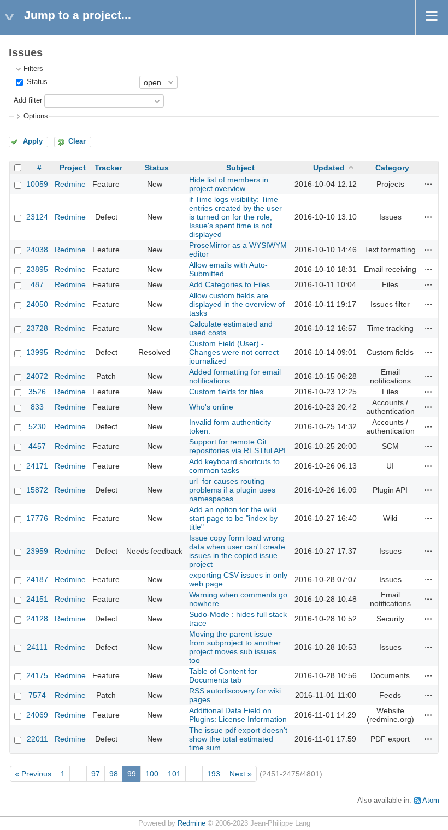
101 (174, 773)
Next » (240, 773)
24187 (37, 579)
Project (73, 167)
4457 (37, 446)
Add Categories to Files (229, 284)
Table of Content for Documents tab (223, 675)
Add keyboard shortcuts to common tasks (234, 466)
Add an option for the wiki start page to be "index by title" (233, 518)
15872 (37, 489)
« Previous (33, 773)
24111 (37, 647)
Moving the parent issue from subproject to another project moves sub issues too (235, 647)
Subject (240, 167)
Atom (430, 800)
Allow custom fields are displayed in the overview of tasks (237, 304)
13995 (37, 352)
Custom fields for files (226, 391)
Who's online (211, 406)
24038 (37, 249)
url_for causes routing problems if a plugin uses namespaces (232, 490)
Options (35, 116)
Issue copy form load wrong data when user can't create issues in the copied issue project (237, 550)
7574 (37, 695)
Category (392, 167)
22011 (37, 738)
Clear (77, 141)
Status (36, 82)
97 (95, 773)
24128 (37, 618)
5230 (37, 426)
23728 (37, 328)
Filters (33, 69)
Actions (428, 184)
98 (113, 773)
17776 (37, 518)
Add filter (28, 100)
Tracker (108, 167)
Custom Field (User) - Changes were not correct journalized (234, 352)
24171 (37, 465)
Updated (329, 167)
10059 (37, 184)
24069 (37, 714)
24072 (37, 376)
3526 (37, 391)
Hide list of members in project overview (228, 184)
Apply (33, 141)
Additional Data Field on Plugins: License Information (238, 715)
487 (37, 284)
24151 (37, 599)
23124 (37, 216)
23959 (37, 551)
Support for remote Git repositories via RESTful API (237, 446)
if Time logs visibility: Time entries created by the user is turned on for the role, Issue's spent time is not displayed (235, 217)
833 (37, 406)
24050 (37, 304)
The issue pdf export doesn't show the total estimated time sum (238, 739)
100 (151, 773)
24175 (37, 675)
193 (213, 773)
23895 (37, 269)
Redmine (70, 184)
